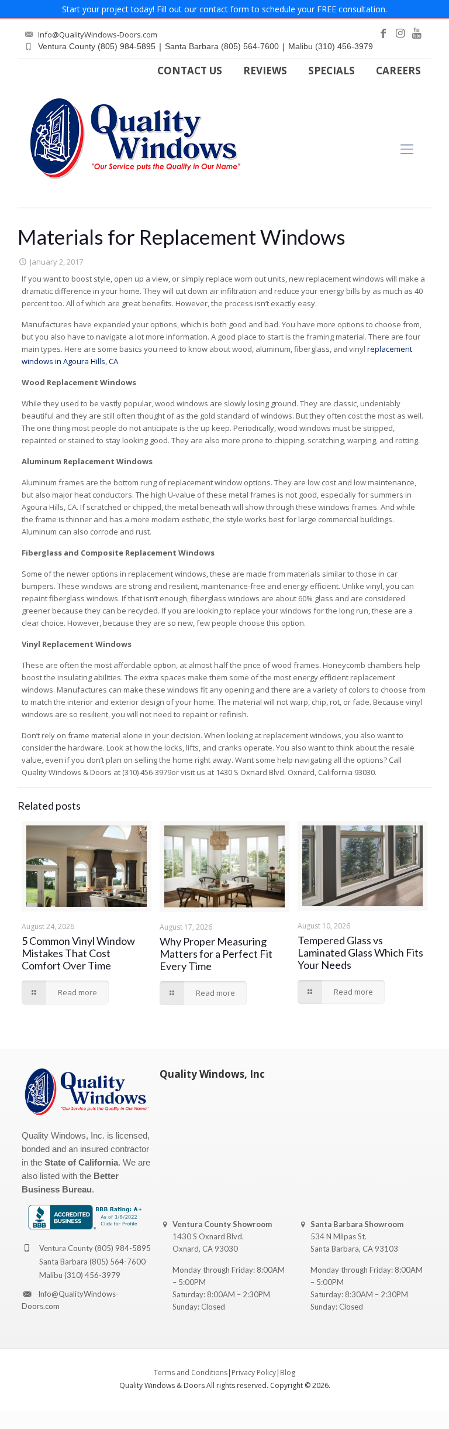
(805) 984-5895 (123, 1248)
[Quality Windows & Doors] (135, 138)
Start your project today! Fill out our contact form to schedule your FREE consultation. (224, 9)
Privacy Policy (254, 1372)
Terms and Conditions (190, 1372)
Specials (331, 70)
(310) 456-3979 (92, 1275)
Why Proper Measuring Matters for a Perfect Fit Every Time (216, 953)
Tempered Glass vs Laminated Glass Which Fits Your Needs (360, 952)
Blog (287, 1372)
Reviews (265, 70)
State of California (81, 1162)
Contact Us (189, 70)
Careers (398, 70)
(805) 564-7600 (117, 1261)
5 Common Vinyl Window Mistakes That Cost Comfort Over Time (78, 953)
